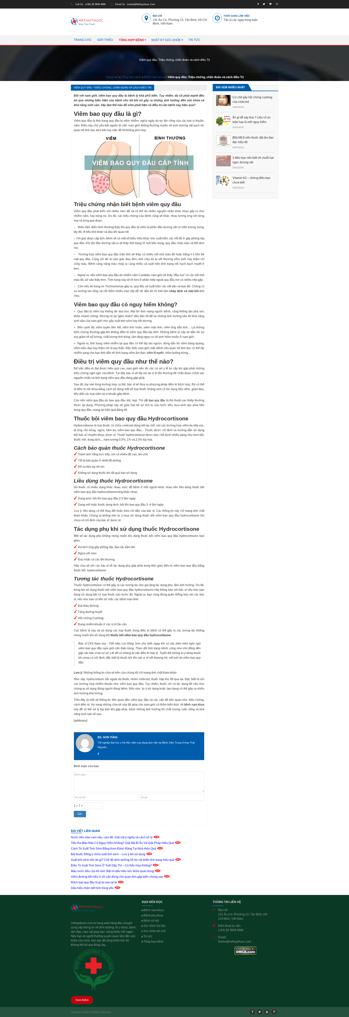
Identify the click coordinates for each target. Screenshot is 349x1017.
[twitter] (264, 4)
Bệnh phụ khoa (153, 915)
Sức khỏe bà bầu (154, 925)
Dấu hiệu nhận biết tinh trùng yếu (92, 888)
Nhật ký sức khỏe (166, 40)
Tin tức (194, 39)
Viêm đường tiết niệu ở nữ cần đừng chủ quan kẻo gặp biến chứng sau (117, 876)
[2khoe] (277, 4)
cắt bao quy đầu (154, 400)
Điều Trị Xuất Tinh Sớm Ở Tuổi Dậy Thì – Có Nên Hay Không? (112, 865)
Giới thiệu (105, 39)
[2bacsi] (270, 4)
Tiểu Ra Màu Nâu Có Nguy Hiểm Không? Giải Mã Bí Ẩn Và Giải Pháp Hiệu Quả (123, 842)
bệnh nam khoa (194, 704)
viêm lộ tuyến (155, 352)
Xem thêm (82, 1000)
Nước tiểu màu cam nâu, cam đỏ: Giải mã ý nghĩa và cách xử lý (112, 837)
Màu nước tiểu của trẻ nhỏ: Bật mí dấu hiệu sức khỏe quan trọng (113, 871)
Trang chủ (82, 39)
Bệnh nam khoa (154, 77)
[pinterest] (274, 1012)
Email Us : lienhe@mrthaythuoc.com (135, 4)
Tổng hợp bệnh (131, 40)
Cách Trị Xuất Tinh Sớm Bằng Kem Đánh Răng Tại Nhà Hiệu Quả (114, 848)
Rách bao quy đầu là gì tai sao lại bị (94, 882)
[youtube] (267, 1012)
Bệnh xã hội (151, 920)
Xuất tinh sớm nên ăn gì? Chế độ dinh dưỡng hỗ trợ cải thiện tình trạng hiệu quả (123, 859)
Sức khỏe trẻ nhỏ (154, 931)
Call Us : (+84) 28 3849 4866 (90, 4)
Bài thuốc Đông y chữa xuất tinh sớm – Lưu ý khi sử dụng (108, 854)
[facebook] (258, 4)
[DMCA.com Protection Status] (245, 950)
